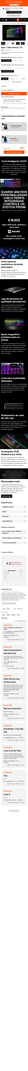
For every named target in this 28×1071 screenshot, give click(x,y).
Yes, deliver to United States (14, 12)
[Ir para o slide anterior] (2, 3)
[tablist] (14, 20)
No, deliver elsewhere (13, 15)
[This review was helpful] (20, 639)
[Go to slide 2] (8, 43)
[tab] (14, 20)
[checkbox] (3, 124)
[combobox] (20, 621)
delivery (13, 614)
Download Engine (7, 496)
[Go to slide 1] (3, 43)
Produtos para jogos (6, 23)
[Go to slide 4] (18, 43)
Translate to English (9, 666)
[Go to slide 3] (13, 43)
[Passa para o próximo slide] (26, 3)
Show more (4, 618)
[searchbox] (7, 609)
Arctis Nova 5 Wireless (16, 125)
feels (18, 614)
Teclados (14, 23)
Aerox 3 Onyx (13, 138)
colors (3, 614)
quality (8, 614)
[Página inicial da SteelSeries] (6, 20)
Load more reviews (14, 810)
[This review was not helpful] (22, 639)
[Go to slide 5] (23, 43)
